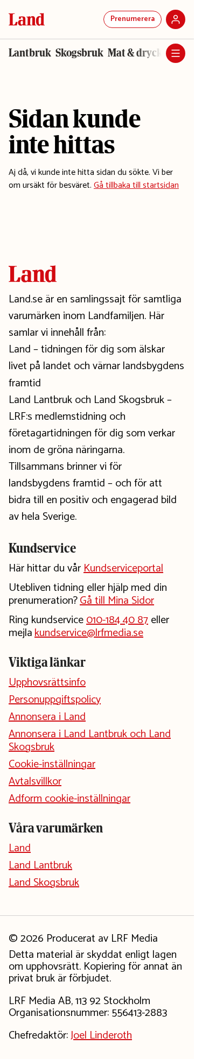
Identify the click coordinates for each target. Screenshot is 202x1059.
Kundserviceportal (123, 568)
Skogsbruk (79, 52)
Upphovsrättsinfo (47, 682)
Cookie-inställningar (52, 764)
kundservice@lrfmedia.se (88, 633)
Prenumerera (132, 19)
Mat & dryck (135, 52)
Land (20, 848)
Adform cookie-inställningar (69, 799)
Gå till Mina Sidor (117, 601)
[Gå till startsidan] (27, 19)
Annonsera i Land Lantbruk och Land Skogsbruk (90, 740)
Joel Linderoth (101, 1035)
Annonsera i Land (47, 717)
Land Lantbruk (40, 865)
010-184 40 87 (117, 620)
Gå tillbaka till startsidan (136, 185)
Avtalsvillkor (35, 781)
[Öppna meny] (175, 53)
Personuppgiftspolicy (55, 700)
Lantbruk (30, 52)
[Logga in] (175, 19)
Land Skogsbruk (44, 883)
